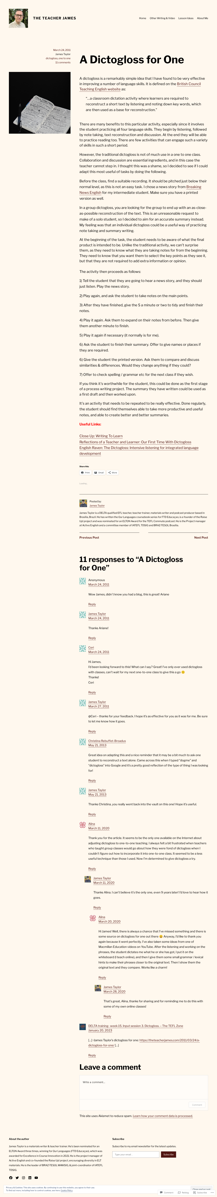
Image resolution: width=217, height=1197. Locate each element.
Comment (197, 1104)
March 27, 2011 (98, 706)
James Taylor (97, 505)
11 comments (63, 62)
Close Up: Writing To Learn (101, 436)
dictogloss (52, 58)
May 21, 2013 (97, 745)
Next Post (201, 537)
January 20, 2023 (100, 1030)
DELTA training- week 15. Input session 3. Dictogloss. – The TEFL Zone (135, 1026)
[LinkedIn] (30, 1178)
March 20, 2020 (109, 921)
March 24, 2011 (98, 584)
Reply (92, 604)
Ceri (91, 647)
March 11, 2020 (98, 828)
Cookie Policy (67, 1190)
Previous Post (89, 537)
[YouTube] (36, 1178)
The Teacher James (54, 18)
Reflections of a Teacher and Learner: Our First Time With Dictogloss (135, 442)
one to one (65, 58)
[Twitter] (17, 1178)
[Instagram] (23, 1178)
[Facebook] (11, 1178)
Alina (91, 824)
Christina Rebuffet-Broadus (107, 741)
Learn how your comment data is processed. (163, 1116)
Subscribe (168, 1154)
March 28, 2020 (114, 991)
